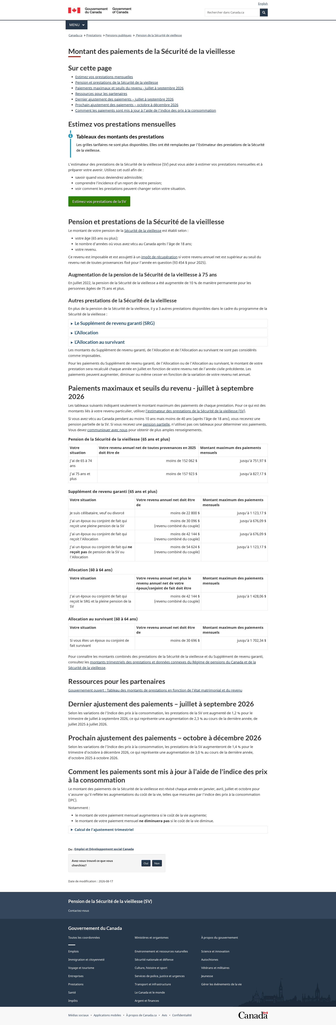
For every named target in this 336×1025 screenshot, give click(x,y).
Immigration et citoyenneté (86, 960)
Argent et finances (147, 1001)
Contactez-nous (78, 911)
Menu (78, 24)
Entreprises (75, 976)
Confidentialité (182, 1015)
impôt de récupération (159, 257)
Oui (146, 863)
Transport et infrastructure (153, 984)
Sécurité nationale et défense (154, 960)
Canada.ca (75, 35)
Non (157, 863)
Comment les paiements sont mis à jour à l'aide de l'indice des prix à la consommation (145, 110)
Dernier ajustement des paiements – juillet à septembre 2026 (124, 99)
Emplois (73, 951)
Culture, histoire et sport (151, 968)
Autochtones (209, 960)
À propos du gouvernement (219, 937)
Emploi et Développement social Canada (104, 849)
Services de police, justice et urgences (160, 976)
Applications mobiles (107, 1015)
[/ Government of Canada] (99, 11)
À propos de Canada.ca (141, 1015)
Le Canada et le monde (150, 992)
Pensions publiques (118, 35)
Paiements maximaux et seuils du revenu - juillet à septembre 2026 (129, 88)
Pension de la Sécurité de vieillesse (158, 35)
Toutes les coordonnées (84, 937)
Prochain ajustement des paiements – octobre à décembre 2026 (126, 104)
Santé (72, 992)
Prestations (94, 35)
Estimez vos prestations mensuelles (104, 76)
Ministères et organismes (152, 937)
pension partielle (156, 424)
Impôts (73, 1001)
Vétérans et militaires (215, 968)
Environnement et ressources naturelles (161, 951)
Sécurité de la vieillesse (142, 230)
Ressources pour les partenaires (101, 93)
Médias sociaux (78, 1015)
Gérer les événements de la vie (221, 984)
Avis (164, 1015)
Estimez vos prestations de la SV (99, 201)
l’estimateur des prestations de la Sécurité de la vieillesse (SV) (195, 411)
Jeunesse (207, 976)
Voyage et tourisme (81, 968)
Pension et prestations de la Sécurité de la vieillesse (116, 82)
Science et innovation (215, 951)
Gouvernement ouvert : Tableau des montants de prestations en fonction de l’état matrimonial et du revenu (155, 690)
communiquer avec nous (107, 430)
